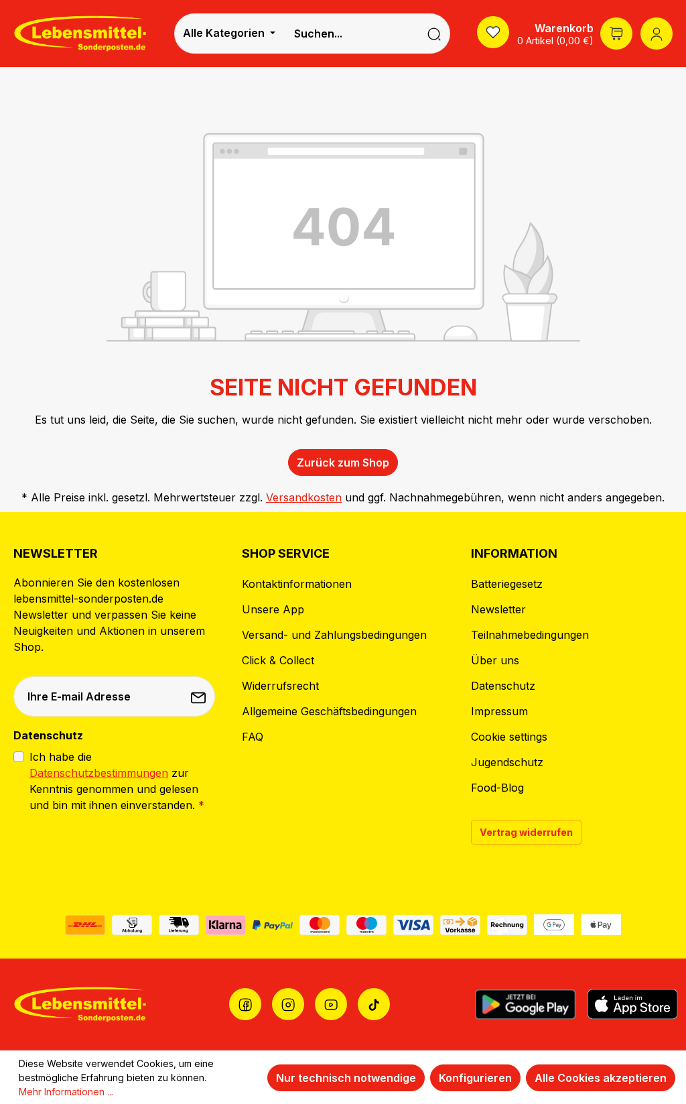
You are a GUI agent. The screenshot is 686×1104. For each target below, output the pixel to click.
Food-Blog (497, 787)
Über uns (495, 660)
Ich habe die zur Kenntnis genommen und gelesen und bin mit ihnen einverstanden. (116, 781)
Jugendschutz (507, 762)
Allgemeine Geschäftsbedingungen (329, 711)
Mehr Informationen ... (66, 1091)
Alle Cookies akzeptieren (601, 1078)
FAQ (252, 736)
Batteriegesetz (507, 584)
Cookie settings (509, 736)
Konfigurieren (475, 1078)
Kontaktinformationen (297, 584)
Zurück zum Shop (343, 462)
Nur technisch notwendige (346, 1078)
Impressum (499, 711)
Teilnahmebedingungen (530, 634)
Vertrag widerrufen (526, 832)
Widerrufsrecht (280, 685)
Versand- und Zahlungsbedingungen (334, 634)
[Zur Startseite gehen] (80, 33)
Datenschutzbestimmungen (98, 773)
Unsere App (273, 609)
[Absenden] (199, 696)
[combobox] (351, 33)
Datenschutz (503, 685)
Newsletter (498, 609)
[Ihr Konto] (656, 33)
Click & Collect (278, 660)
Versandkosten (304, 497)
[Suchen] (434, 33)
